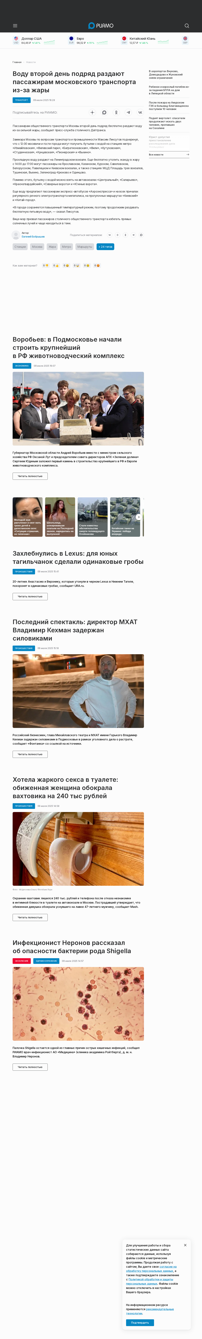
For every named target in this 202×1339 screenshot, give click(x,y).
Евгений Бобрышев (33, 236)
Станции (20, 246)
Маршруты (84, 246)
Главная (17, 62)
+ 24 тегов (105, 246)
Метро (66, 246)
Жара (52, 246)
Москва (37, 246)
